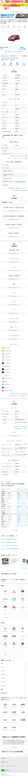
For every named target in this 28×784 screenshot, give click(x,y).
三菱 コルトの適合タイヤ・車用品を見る (9, 545)
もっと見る (14, 530)
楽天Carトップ (3, 12)
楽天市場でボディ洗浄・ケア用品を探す (19, 393)
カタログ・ (3, 27)
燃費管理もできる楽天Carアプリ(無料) (19, 156)
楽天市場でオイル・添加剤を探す (20, 426)
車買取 (8, 27)
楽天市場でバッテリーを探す (21, 428)
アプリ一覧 (3, 775)
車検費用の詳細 (22, 181)
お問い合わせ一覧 (8, 775)
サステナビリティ (14, 775)
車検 (14, 27)
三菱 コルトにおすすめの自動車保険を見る (10, 548)
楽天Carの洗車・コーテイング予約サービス (18, 395)
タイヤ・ (19, 27)
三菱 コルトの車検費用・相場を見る (8, 542)
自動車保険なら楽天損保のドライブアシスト (18, 188)
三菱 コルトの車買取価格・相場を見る (9, 539)
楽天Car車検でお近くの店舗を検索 (20, 190)
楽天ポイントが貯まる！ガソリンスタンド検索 (17, 158)
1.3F (9, 489)
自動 (25, 27)
